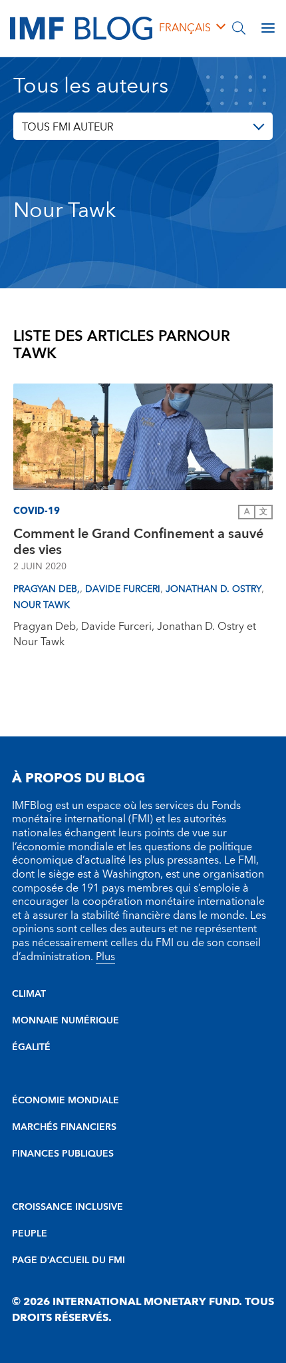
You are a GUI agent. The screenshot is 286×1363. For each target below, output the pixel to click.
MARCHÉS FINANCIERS (64, 1127)
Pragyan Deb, (46, 589)
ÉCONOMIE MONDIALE (65, 1100)
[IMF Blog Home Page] (81, 27)
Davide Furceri (122, 589)
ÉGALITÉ (31, 1047)
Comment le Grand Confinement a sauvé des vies (138, 542)
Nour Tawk (41, 605)
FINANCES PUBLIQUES (63, 1154)
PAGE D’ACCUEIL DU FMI (68, 1260)
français (185, 28)
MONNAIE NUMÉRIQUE (65, 1020)
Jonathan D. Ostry (213, 589)
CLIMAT (29, 994)
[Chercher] (239, 28)
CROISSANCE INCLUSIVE (67, 1207)
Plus (105, 957)
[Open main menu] (268, 28)
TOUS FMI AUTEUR (68, 127)
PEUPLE (29, 1233)
